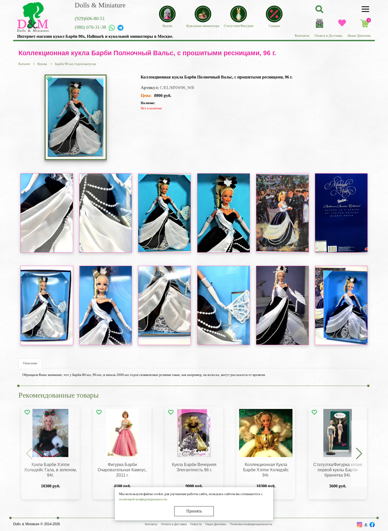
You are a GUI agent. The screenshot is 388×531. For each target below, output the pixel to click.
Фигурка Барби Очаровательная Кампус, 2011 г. (122, 469)
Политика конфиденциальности (251, 524)
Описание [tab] (30, 363)
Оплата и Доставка (328, 36)
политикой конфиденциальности (143, 499)
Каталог (24, 64)
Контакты (302, 36)
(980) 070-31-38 (90, 27)
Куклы (42, 64)
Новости (196, 524)
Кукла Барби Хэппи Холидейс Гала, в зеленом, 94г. (50, 469)
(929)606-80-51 (90, 18)
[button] (359, 454)
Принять (194, 511)
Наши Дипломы (359, 36)
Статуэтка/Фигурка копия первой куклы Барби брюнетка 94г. (337, 469)
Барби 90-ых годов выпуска (75, 64)
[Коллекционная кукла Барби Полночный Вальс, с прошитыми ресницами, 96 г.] (75, 117)
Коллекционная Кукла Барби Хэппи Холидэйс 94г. (266, 469)
